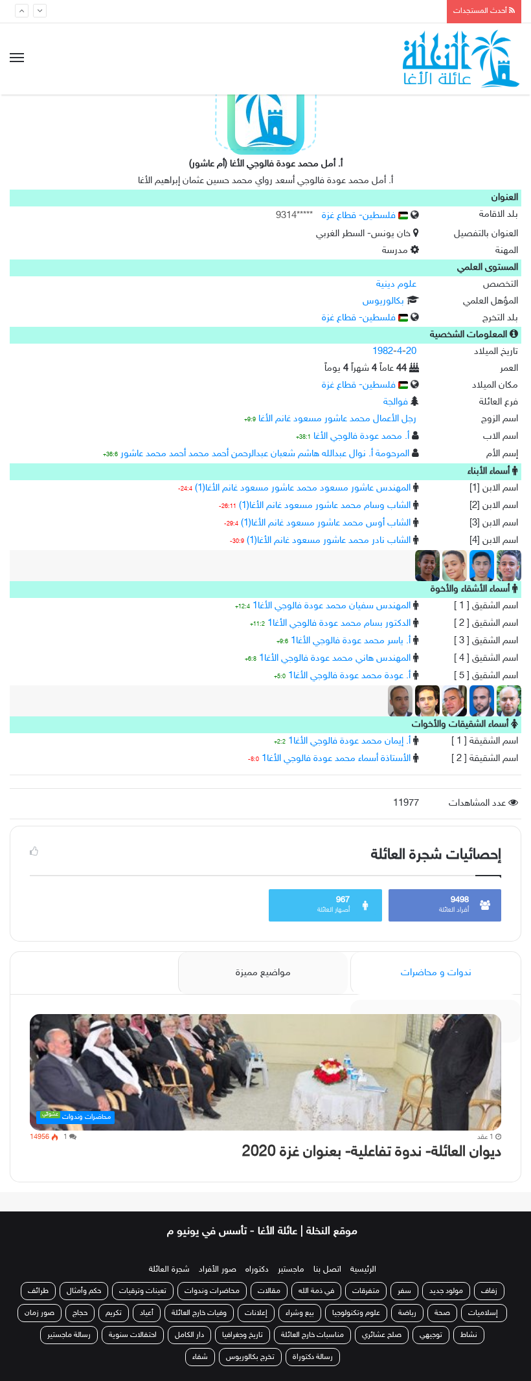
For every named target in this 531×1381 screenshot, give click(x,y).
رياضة (407, 1313)
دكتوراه (257, 1270)
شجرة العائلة (169, 1270)
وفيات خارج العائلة (199, 1313)
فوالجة (395, 402)
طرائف (38, 1291)
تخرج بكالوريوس (250, 1357)
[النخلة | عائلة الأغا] (462, 59)
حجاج (80, 1313)
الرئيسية (363, 1270)
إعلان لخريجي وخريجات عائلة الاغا (370, 11)
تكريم (114, 1313)
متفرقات (365, 1291)
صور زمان (39, 1313)
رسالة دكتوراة (313, 1357)
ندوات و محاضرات (436, 972)
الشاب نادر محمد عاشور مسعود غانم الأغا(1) (329, 540)
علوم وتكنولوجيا (356, 1313)
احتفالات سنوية (133, 1335)
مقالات (269, 1291)
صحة (442, 1313)
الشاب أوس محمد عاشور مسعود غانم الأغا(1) (326, 523)
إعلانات (256, 1313)
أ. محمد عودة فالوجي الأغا (361, 436)
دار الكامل (189, 1335)
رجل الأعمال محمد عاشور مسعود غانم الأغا (337, 419)
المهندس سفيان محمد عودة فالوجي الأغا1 (332, 606)
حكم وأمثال (84, 1291)
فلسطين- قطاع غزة (360, 215)
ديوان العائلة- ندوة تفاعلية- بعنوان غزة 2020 (371, 1152)
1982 (382, 351)
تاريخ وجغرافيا (242, 1335)
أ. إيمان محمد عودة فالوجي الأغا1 (349, 741)
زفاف (489, 1291)
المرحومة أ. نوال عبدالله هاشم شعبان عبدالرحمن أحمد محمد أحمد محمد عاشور (264, 453)
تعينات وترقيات (142, 1291)
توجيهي (431, 1335)
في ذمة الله (316, 1291)
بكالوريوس (383, 301)
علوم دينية (396, 284)
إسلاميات (484, 1313)
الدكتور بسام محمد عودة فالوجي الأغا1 (339, 623)
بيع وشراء (300, 1313)
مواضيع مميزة (263, 972)
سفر (404, 1291)
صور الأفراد (217, 1270)
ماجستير (291, 1270)
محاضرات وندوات (212, 1291)
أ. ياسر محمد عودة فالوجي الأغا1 (351, 640)
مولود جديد (446, 1291)
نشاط (468, 1335)
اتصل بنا (327, 1270)
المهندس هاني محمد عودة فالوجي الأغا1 (335, 658)
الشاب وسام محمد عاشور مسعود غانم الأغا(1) (325, 505)
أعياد (146, 1313)
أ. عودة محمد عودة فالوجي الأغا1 (349, 675)
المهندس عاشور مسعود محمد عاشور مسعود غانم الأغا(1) (303, 488)
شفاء (200, 1357)
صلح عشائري (381, 1335)
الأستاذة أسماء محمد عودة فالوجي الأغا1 (336, 758)
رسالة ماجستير (69, 1335)
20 (411, 351)
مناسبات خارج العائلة (312, 1335)
